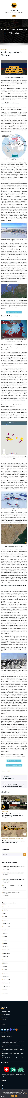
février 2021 (5, 993)
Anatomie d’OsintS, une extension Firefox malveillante (13, 1057)
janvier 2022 (5, 976)
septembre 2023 (6, 953)
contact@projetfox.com (5, 1031)
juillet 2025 (5, 913)
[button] (3, 1096)
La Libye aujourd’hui (8, 778)
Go (24, 854)
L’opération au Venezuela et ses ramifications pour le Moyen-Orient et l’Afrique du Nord (12, 815)
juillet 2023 (5, 956)
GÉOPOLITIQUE (3, 49)
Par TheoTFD (3, 57)
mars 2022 (5, 973)
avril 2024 (5, 943)
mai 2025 (5, 916)
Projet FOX (14, 11)
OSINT (22, 838)
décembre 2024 (6, 923)
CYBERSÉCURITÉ (5, 838)
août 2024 (5, 933)
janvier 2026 (5, 906)
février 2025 (5, 920)
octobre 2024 (6, 930)
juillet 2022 (5, 963)
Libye (23, 756)
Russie (9, 771)
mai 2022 (5, 966)
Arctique (3, 771)
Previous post (6, 776)
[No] (26, 1093)
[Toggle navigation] (14, 16)
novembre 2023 (6, 949)
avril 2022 (5, 969)
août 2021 (5, 989)
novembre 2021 (6, 983)
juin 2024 (5, 936)
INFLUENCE (18, 838)
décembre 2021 (6, 979)
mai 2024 (5, 940)
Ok (12, 1095)
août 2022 (5, 959)
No (16, 1095)
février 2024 (5, 946)
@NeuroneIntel (20, 77)
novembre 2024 (6, 926)
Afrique (18, 756)
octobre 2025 (6, 910)
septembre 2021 (6, 986)
